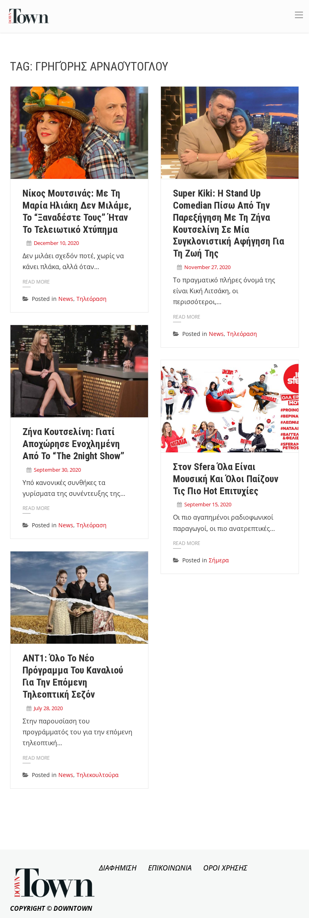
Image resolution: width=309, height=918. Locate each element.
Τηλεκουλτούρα (97, 775)
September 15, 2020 (207, 504)
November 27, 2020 (207, 267)
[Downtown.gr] (28, 15)
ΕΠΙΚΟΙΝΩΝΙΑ (170, 867)
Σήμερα (219, 560)
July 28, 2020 (48, 708)
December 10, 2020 (56, 243)
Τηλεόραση (91, 299)
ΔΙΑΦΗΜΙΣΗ (117, 867)
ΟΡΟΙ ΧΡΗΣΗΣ (225, 867)
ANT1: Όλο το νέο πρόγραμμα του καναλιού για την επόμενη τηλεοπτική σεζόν (73, 676)
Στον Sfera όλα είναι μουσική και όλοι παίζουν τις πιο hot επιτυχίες (225, 479)
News (65, 299)
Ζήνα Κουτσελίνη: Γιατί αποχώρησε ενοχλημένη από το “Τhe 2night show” (73, 444)
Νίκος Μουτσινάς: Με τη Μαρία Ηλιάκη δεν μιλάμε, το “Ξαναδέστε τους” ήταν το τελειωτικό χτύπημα (77, 211)
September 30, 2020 (57, 469)
